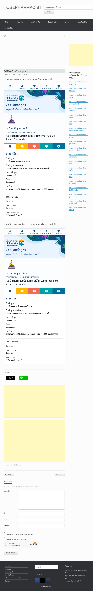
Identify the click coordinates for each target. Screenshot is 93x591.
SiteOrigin (45, 586)
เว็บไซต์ (6, 526)
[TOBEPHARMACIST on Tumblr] (47, 580)
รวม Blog (8, 566)
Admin (25, 74)
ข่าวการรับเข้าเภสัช (14, 465)
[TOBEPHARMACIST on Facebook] (37, 580)
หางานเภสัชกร (8, 28)
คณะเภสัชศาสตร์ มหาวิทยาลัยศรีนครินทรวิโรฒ (78, 149)
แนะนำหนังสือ (82, 22)
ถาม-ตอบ (8, 569)
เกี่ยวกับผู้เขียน (9, 575)
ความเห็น (7, 491)
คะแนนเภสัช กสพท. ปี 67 (73, 581)
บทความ (20, 22)
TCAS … (9, 474)
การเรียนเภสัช (35, 22)
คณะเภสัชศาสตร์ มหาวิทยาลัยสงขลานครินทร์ (78, 103)
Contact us (8, 581)
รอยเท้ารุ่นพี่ (9, 572)
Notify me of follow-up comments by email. (19, 534)
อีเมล (6, 519)
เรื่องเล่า (67, 22)
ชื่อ (5, 513)
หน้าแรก (6, 22)
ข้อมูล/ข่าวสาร (52, 22)
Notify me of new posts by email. (16, 539)
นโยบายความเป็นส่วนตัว (13, 578)
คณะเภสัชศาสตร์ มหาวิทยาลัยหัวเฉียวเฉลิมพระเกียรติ (78, 129)
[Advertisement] (34, 401)
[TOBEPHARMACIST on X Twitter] (42, 580)
